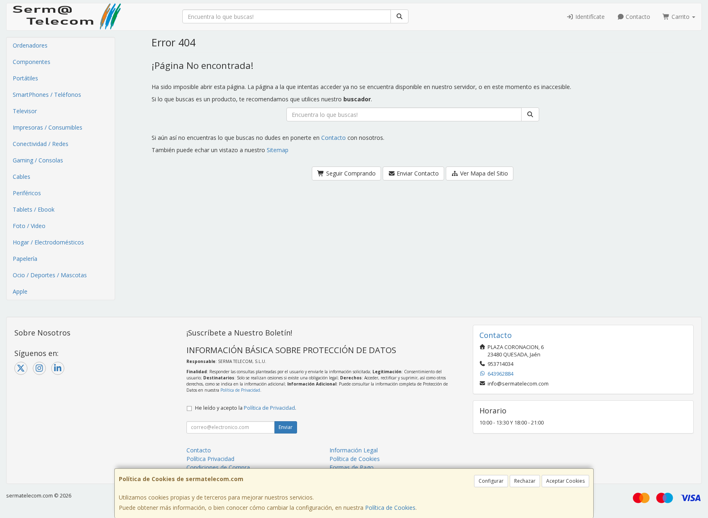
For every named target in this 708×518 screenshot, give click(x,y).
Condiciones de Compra (218, 467)
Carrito (680, 17)
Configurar (491, 480)
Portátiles (25, 78)
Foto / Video (29, 226)
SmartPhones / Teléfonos (47, 94)
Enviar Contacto (417, 173)
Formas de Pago (351, 467)
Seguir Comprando (350, 173)
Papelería (25, 258)
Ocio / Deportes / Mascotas (50, 275)
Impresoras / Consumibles (47, 127)
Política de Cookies (390, 507)
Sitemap (277, 150)
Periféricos (27, 193)
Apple (20, 291)
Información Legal (353, 450)
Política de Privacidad (240, 390)
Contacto (637, 17)
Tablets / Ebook (33, 209)
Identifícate (589, 17)
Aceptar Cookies (565, 480)
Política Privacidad (210, 459)
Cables (21, 176)
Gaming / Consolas (38, 160)
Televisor (25, 111)
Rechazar (525, 480)
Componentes (31, 62)
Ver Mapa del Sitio (483, 173)
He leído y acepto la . (245, 407)
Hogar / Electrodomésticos (48, 242)
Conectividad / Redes (40, 144)
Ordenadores (30, 45)
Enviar (286, 427)
